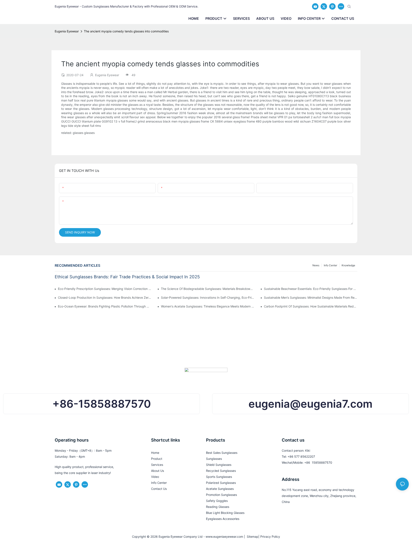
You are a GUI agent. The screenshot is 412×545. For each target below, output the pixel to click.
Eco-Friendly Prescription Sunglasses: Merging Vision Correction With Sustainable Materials (104, 289)
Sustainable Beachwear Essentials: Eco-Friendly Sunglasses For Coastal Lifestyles (310, 289)
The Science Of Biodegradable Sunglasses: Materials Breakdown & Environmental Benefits (207, 289)
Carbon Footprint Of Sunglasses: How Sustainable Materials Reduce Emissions (310, 306)
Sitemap (251, 536)
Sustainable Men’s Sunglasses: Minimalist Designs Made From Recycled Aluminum (310, 297)
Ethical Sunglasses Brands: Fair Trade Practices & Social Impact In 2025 (127, 276)
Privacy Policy (270, 536)
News (315, 265)
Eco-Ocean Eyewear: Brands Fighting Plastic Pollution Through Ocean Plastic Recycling (104, 306)
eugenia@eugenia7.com (310, 403)
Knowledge (348, 265)
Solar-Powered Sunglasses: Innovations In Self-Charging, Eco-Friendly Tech (207, 297)
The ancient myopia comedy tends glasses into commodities (126, 31)
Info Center (330, 265)
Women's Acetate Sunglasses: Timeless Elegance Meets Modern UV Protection (207, 306)
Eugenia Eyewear (67, 31)
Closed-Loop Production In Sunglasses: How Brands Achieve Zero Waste (104, 297)
